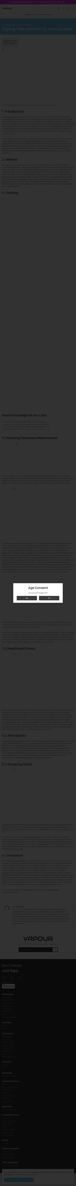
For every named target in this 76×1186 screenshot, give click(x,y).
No (49, 598)
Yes (27, 598)
